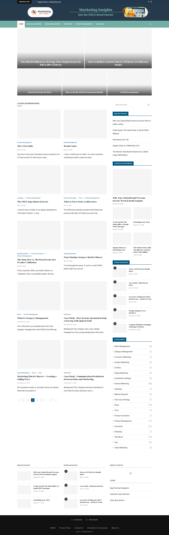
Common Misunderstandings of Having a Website (140, 326)
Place (133, 405)
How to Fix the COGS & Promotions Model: (84, 92)
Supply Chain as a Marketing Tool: (49, 2)
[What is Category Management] (38, 296)
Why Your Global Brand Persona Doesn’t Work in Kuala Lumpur (129, 199)
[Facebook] (148, 2)
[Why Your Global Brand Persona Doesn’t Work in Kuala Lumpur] (132, 182)
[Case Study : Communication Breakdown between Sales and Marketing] (85, 354)
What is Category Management (32, 318)
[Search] (150, 24)
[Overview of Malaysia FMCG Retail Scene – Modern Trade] (119, 300)
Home (21, 24)
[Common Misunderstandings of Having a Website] (119, 328)
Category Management (133, 352)
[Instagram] (151, 2)
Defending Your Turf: (121, 140)
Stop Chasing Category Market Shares (83, 257)
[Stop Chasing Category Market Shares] (85, 235)
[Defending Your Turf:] (142, 213)
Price (133, 410)
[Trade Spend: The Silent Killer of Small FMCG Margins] (122, 213)
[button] (33, 2)
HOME (52, 528)
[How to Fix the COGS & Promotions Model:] (84, 82)
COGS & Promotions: (129, 92)
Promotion (68, 24)
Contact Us (79, 528)
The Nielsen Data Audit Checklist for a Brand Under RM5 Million (142, 250)
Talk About (100, 24)
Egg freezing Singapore (119, 488)
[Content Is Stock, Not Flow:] (39, 82)
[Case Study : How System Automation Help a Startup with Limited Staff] (85, 296)
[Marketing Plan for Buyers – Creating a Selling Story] (38, 354)
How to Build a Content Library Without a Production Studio (118, 63)
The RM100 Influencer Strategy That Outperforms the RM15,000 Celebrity (51, 63)
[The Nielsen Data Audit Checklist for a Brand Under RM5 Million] (142, 239)
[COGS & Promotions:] (129, 82)
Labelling (133, 389)
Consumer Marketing (133, 357)
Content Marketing (133, 362)
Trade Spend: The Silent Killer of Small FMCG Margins (120, 224)
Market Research (133, 394)
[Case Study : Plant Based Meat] (119, 286)
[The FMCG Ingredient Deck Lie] (38, 179)
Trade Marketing (133, 448)
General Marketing (34, 24)
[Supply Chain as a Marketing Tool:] (122, 239)
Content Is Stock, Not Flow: (39, 92)
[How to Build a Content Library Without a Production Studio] (118, 48)
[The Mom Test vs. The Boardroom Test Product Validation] (38, 235)
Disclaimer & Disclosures (97, 528)
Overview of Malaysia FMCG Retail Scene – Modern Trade (140, 298)
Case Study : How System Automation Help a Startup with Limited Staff (85, 319)
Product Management (84, 24)
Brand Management (52, 24)
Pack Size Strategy (133, 400)
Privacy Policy (65, 528)
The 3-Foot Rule (25, 146)
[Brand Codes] (85, 124)
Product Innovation (133, 416)
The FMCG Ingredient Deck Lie (32, 201)
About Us (115, 528)
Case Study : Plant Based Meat (138, 284)
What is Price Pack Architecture (80, 201)
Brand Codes (70, 146)
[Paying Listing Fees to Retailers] (119, 314)
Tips (133, 442)
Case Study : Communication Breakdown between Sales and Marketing (84, 378)
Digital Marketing (133, 373)
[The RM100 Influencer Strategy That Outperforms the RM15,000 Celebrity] (50, 48)
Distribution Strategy (133, 378)
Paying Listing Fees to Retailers (137, 312)
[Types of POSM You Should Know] (119, 272)
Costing (133, 368)
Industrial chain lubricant (119, 494)
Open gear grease (117, 500)
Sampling (133, 432)
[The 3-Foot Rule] (38, 124)
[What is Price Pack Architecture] (85, 179)
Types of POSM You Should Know (139, 270)
